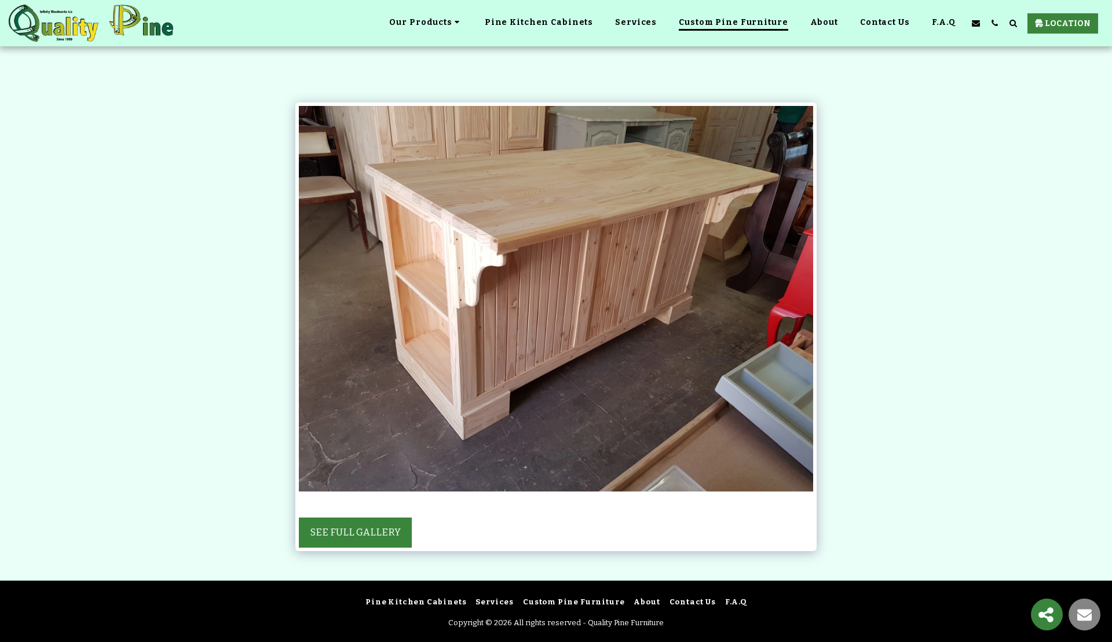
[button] (976, 23)
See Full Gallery (355, 532)
